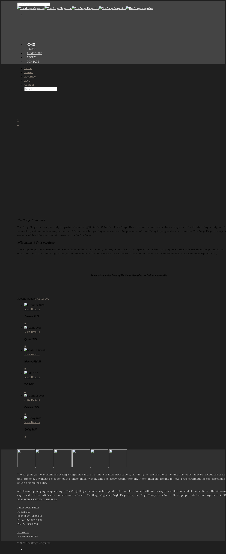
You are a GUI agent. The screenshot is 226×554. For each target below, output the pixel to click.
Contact (33, 61)
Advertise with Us (27, 537)
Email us (23, 533)
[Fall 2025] (81, 466)
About (27, 81)
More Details (32, 309)
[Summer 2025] (100, 466)
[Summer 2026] (26, 466)
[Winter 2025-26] (63, 466)
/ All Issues (42, 299)
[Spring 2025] (118, 466)
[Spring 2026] (45, 466)
